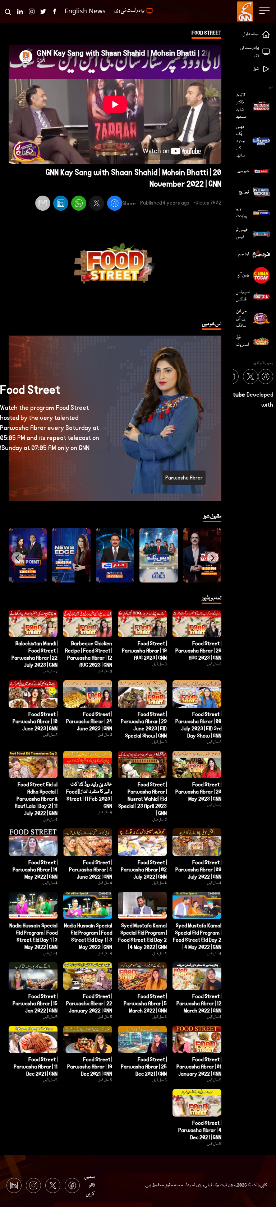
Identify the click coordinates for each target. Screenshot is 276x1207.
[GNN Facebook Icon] (55, 11)
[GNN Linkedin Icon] (20, 11)
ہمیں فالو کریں (89, 1185)
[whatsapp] (78, 204)
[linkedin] (60, 204)
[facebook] (114, 204)
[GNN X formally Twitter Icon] (43, 11)
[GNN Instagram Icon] (31, 11)
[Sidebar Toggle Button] (265, 10)
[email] (42, 204)
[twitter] (96, 204)
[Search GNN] (8, 11)
